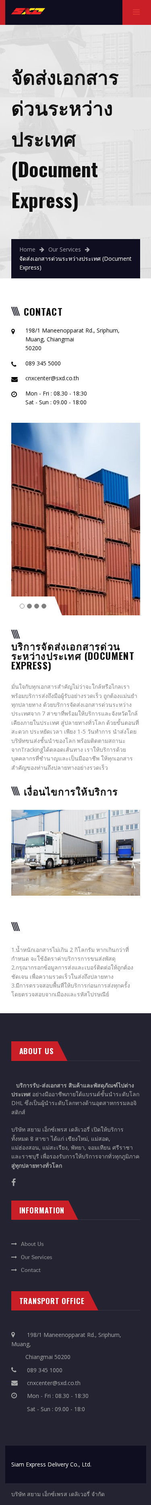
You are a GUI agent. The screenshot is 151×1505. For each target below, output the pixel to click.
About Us (32, 1244)
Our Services (64, 249)
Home (27, 249)
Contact (31, 1270)
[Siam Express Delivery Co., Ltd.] (28, 12)
